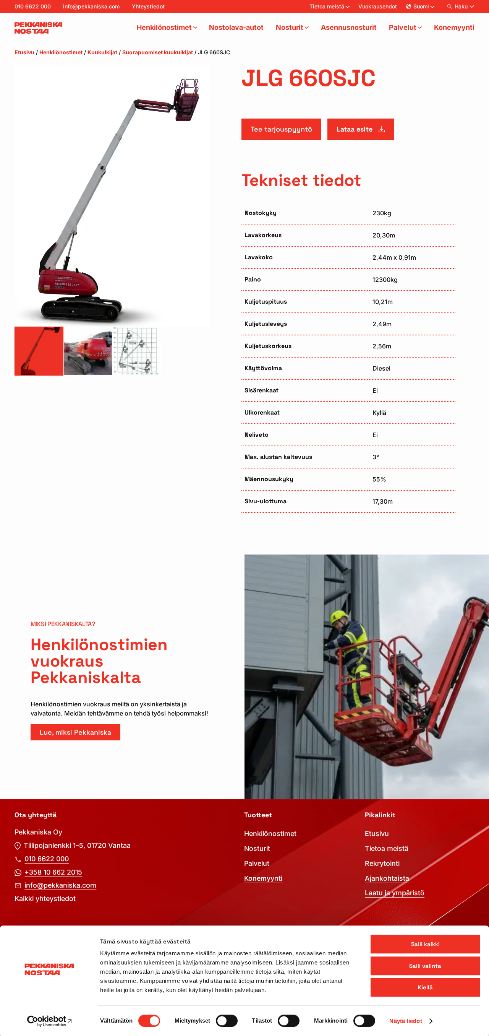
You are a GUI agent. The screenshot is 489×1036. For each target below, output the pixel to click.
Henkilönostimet (61, 52)
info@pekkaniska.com (91, 6)
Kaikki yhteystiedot (45, 899)
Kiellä (425, 987)
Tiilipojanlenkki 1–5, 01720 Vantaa (77, 845)
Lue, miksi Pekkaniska (75, 732)
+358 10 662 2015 (53, 872)
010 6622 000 (33, 6)
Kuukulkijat (102, 52)
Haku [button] (461, 6)
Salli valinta (425, 965)
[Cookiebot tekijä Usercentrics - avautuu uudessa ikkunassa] (49, 1021)
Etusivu (24, 52)
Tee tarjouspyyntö (281, 129)
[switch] (227, 1021)
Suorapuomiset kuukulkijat (157, 52)
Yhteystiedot (148, 6)
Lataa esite (354, 129)
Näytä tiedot (405, 1021)
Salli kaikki (425, 944)
